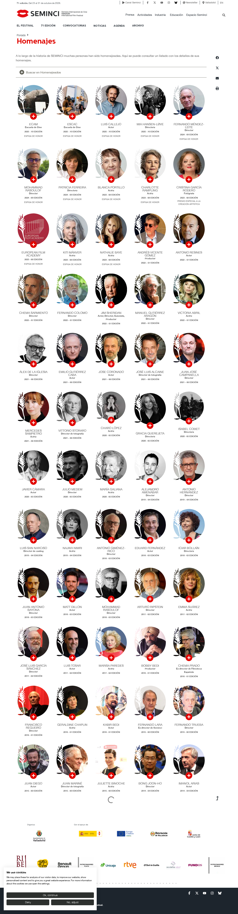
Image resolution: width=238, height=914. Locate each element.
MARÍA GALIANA (111, 489)
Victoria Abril (189, 312)
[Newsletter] (184, 2)
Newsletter (191, 2)
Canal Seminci (133, 2)
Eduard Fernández (150, 548)
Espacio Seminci (196, 14)
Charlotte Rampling (150, 189)
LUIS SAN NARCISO (33, 548)
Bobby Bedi (150, 665)
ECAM (33, 124)
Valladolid (210, 2)
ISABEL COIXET (189, 429)
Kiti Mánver (72, 252)
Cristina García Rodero (189, 189)
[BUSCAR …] (223, 15)
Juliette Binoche (111, 783)
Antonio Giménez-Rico (111, 549)
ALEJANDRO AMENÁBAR (150, 491)
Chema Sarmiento (33, 312)
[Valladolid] (203, 2)
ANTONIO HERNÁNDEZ (189, 491)
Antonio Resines (189, 252)
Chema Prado (189, 665)
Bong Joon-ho (150, 783)
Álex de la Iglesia (33, 372)
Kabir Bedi (111, 724)
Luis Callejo (111, 124)
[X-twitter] (154, 2)
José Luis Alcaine (150, 372)
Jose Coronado (111, 372)
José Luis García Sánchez (33, 667)
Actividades (144, 14)
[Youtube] (161, 2)
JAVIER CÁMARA (33, 489)
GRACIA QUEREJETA (150, 433)
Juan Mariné (72, 783)
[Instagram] (168, 2)
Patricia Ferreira (72, 187)
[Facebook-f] (147, 2)
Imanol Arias (189, 783)
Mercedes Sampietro (33, 432)
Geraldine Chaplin (72, 724)
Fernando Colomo (72, 312)
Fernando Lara (150, 724)
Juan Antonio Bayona (33, 608)
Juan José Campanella (189, 373)
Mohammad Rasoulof (33, 189)
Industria (160, 14)
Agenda (119, 26)
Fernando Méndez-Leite (189, 125)
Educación (176, 14)
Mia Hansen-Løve (150, 124)
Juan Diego (33, 783)
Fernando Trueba (189, 724)
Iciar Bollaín (188, 548)
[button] (130, 15)
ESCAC (72, 124)
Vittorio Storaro (72, 430)
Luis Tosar (72, 665)
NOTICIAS (100, 26)
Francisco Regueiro (33, 726)
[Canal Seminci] (123, 2)
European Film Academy (33, 254)
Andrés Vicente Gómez (150, 254)
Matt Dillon (72, 607)
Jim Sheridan (111, 312)
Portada (21, 35)
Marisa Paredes (111, 665)
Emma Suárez (189, 607)
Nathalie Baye (111, 252)
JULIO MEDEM (72, 489)
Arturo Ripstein (150, 607)
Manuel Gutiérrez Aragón (150, 314)
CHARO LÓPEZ (111, 428)
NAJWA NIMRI (72, 548)
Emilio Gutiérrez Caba (72, 373)
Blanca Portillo (111, 187)
